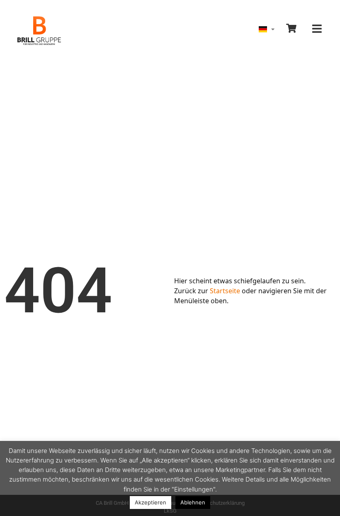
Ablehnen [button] (192, 502)
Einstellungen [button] (193, 489)
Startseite (225, 290)
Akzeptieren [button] (150, 502)
